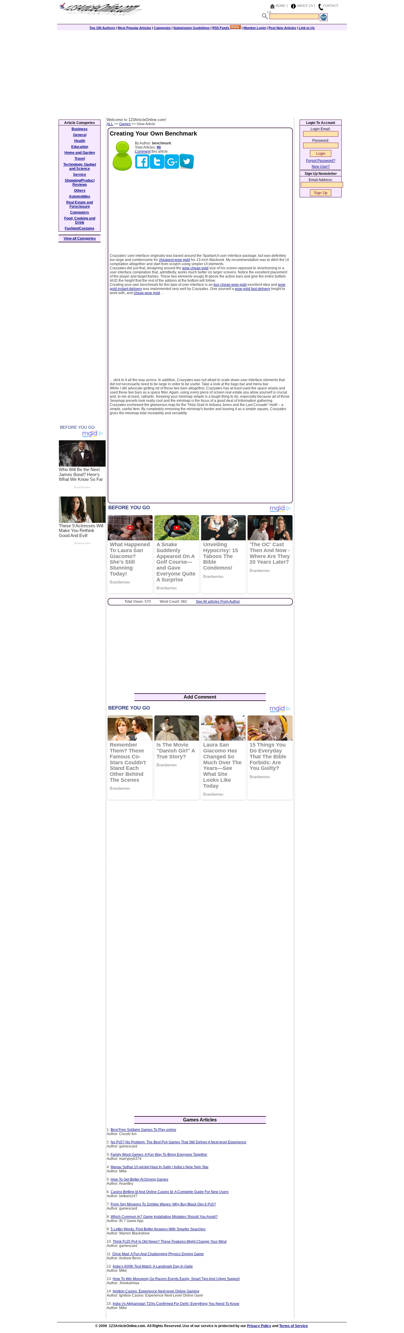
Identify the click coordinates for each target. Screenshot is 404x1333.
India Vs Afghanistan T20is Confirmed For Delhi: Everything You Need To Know (176, 1304)
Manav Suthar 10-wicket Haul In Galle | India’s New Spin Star (160, 1167)
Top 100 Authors (102, 28)
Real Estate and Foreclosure (79, 204)
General (79, 135)
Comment (143, 151)
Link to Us (307, 28)
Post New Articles (282, 28)
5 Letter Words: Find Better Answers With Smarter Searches (158, 1229)
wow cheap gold (195, 268)
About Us (305, 5)
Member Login (254, 28)
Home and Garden (79, 153)
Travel (80, 159)
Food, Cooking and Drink (79, 220)
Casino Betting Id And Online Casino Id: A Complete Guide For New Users (170, 1192)
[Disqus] (200, 881)
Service (79, 175)
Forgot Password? (320, 161)
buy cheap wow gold (230, 285)
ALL (110, 124)
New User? (321, 167)
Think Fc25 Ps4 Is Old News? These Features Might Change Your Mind (170, 1241)
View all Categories (80, 238)
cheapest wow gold (174, 260)
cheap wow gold (147, 293)
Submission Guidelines (191, 28)
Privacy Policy (259, 1326)
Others (79, 190)
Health (79, 141)
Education (79, 147)
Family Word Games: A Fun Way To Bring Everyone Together (159, 1155)
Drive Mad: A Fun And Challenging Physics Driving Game (158, 1254)
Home (280, 5)
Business (80, 129)
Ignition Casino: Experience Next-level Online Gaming (156, 1291)
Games (125, 124)
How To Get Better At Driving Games (139, 1179)
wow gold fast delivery (252, 289)
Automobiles (79, 196)
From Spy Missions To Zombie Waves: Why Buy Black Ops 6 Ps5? (163, 1204)
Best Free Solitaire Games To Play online (143, 1130)
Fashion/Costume (79, 228)
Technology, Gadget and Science (79, 166)
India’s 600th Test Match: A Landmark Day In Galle (153, 1266)
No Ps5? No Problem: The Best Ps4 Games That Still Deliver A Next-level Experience (178, 1142)
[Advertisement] (202, 73)
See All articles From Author (218, 601)
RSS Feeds (221, 28)
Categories (162, 28)
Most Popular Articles (134, 28)
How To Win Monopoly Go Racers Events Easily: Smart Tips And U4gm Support (176, 1279)
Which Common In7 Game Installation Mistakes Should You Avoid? (164, 1217)
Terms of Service (293, 1326)
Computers (79, 212)
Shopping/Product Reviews (80, 182)
